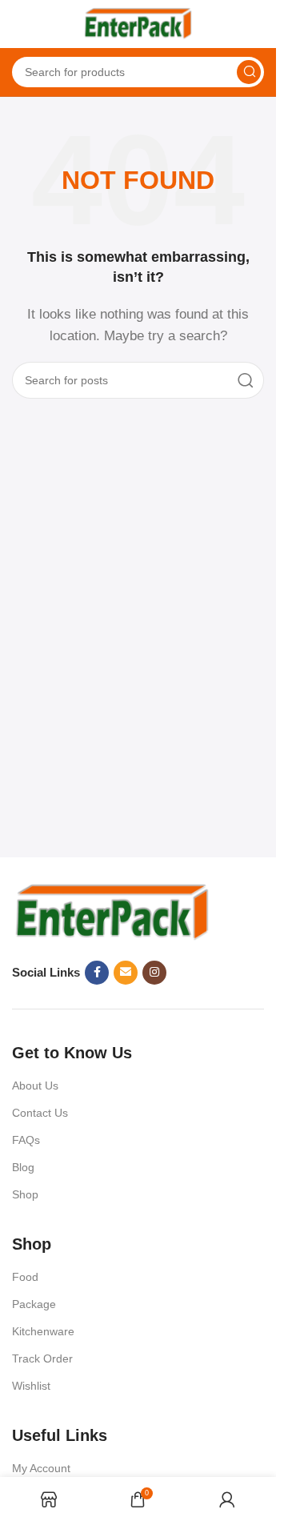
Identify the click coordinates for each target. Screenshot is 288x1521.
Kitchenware (43, 1331)
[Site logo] (138, 23)
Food (25, 1276)
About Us (35, 1085)
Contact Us (40, 1112)
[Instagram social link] (154, 973)
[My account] (256, 24)
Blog (23, 1167)
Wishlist (31, 1385)
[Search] (249, 72)
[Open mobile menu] (20, 24)
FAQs (26, 1140)
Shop (25, 1194)
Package (34, 1304)
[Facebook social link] (97, 973)
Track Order (42, 1358)
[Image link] (112, 911)
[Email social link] (126, 973)
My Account (41, 1468)
